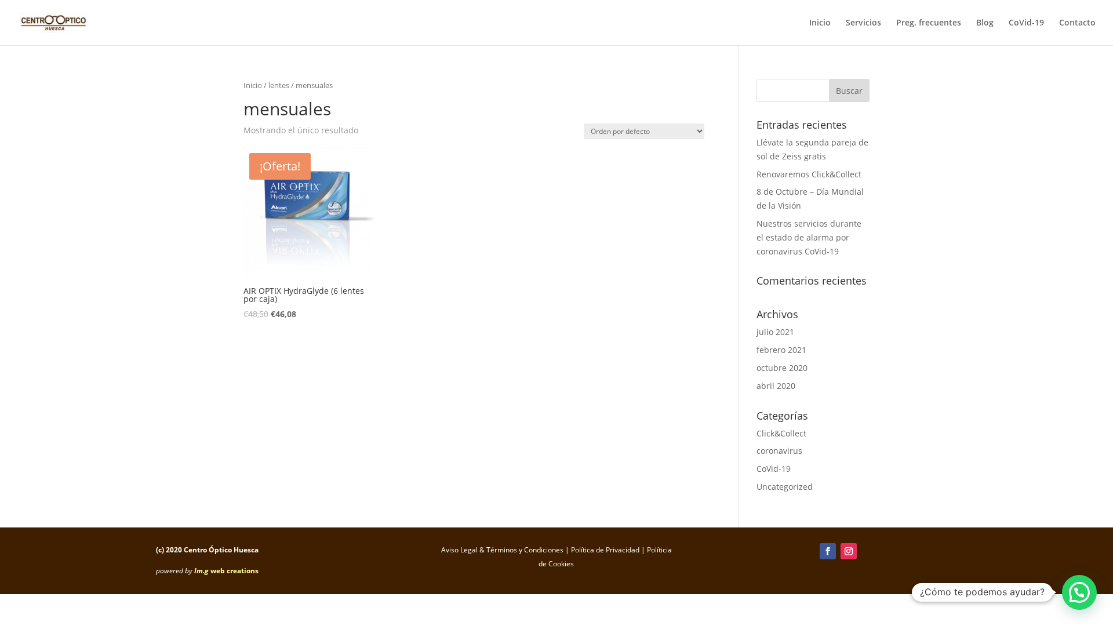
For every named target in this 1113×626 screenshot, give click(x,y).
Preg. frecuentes (928, 23)
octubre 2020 (782, 367)
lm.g (201, 571)
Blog (985, 23)
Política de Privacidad (605, 550)
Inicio (820, 23)
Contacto (1077, 23)
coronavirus (779, 450)
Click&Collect (781, 433)
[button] (1079, 592)
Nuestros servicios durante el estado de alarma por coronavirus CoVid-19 (808, 237)
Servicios (863, 23)
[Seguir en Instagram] (849, 551)
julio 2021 (775, 331)
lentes (278, 85)
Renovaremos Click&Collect (808, 174)
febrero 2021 (781, 349)
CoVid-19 (1026, 23)
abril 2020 (775, 385)
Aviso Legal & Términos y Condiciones (502, 550)
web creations (234, 571)
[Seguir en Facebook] (828, 551)
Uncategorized (784, 486)
